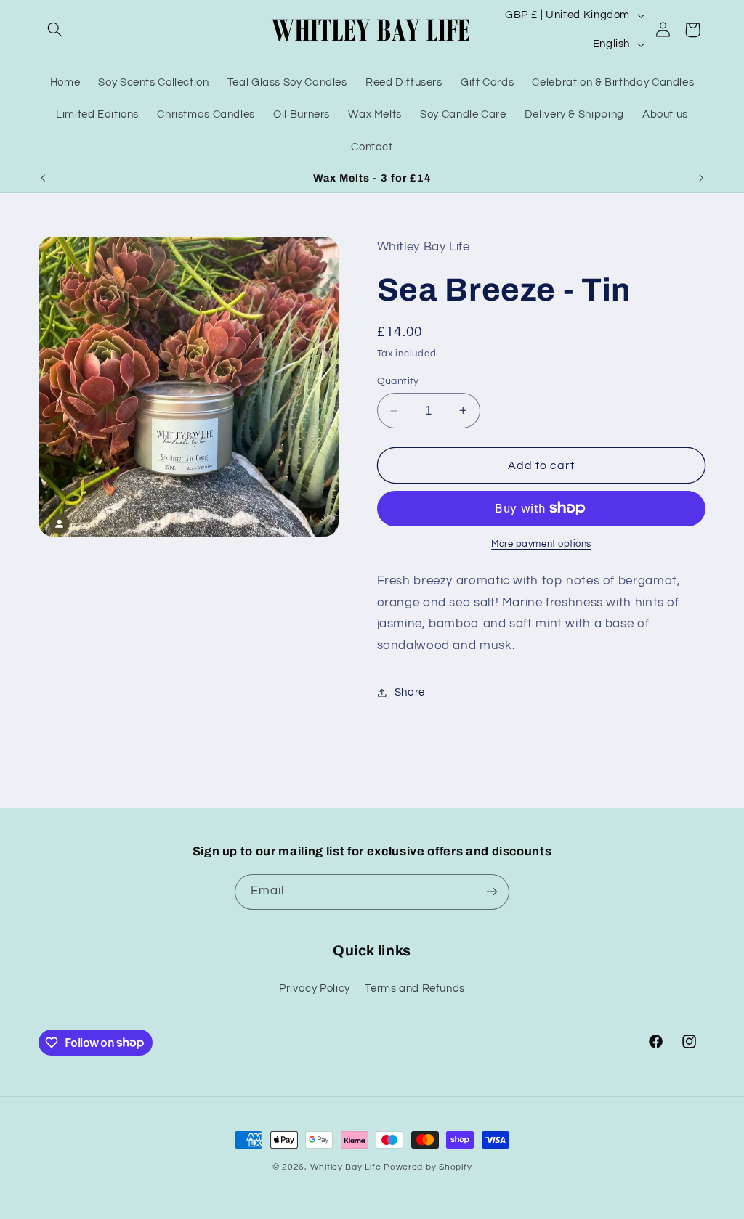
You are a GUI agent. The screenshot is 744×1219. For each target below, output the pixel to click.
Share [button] (410, 692)
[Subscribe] (492, 892)
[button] (55, 29)
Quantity (398, 381)
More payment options (541, 544)
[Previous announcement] (43, 177)
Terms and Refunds (415, 988)
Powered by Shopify (428, 1167)
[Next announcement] (701, 177)
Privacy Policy (314, 988)
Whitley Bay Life (345, 1167)
